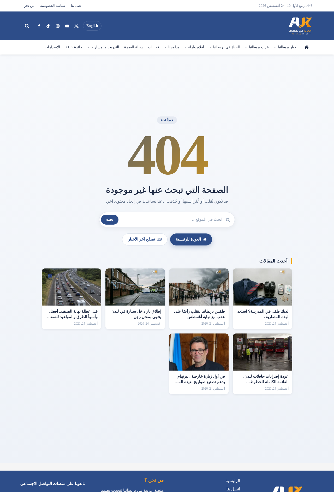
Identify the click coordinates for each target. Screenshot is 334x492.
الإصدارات (52, 47)
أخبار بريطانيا (287, 47)
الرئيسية (306, 47)
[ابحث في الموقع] (26, 25)
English (92, 26)
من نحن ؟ (154, 480)
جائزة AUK (73, 47)
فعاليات (153, 47)
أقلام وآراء (196, 47)
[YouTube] (67, 25)
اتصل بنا (76, 6)
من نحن (28, 6)
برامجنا (173, 47)
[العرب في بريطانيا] (300, 25)
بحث (109, 219)
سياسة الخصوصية (52, 6)
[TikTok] (48, 25)
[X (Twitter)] (76, 25)
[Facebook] (38, 25)
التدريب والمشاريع (105, 47)
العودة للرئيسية (188, 239)
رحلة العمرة (133, 47)
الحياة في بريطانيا (226, 47)
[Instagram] (57, 25)
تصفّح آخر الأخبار (141, 239)
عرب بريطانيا (259, 47)
